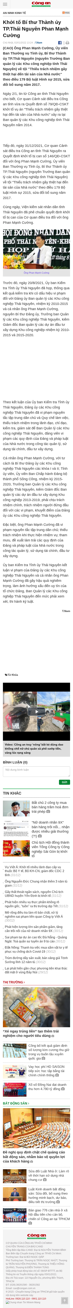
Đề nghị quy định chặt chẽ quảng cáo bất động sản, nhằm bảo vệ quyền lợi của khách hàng (34, 1156)
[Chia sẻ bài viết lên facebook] (60, 43)
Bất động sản (15, 1103)
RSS (67, 13)
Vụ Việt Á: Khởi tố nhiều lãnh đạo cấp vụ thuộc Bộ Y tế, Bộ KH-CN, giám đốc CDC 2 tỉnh (34, 871)
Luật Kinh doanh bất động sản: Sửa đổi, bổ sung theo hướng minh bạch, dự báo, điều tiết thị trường (48, 1195)
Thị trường (13, 982)
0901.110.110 (39, 1298)
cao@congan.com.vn (24, 1288)
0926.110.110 (22, 1298)
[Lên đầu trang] (64, 1300)
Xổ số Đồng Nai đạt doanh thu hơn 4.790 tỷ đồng (47, 1087)
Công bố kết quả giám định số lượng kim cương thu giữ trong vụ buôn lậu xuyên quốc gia (48, 1052)
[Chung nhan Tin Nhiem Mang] (23, 1302)
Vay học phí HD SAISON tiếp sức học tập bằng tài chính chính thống (46, 1071)
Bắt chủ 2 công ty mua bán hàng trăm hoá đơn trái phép (50, 807)
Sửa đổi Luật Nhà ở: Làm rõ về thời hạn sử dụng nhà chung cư (48, 1175)
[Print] (67, 43)
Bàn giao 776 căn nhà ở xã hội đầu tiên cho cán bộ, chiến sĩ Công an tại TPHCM (49, 1214)
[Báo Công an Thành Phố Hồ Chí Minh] (41, 4)
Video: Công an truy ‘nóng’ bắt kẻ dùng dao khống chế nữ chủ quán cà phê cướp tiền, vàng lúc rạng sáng (34, 748)
